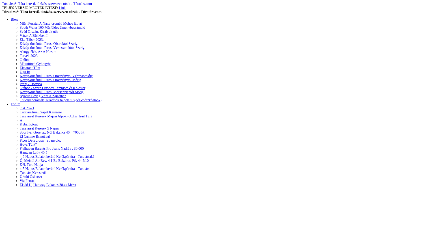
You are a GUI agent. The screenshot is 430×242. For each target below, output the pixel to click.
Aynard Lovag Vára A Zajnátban (43, 96)
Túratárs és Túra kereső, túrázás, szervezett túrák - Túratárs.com (47, 4)
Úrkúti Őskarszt (31, 177)
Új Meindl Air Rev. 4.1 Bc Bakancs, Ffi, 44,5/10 (54, 160)
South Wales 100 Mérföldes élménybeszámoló (52, 27)
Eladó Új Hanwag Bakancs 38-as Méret (48, 185)
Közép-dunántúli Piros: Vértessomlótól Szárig (52, 48)
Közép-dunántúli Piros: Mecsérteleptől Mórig (52, 92)
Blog (14, 19)
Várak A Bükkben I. (34, 35)
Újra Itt (25, 72)
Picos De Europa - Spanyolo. (40, 140)
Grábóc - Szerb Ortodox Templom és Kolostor (52, 88)
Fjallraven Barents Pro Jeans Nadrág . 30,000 (52, 148)
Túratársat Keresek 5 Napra (39, 128)
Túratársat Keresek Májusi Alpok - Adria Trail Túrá (56, 116)
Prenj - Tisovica (31, 84)
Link (62, 8)
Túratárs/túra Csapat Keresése (41, 112)
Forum (15, 104)
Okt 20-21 (27, 108)
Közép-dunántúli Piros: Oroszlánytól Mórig (50, 80)
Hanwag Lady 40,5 (33, 152)
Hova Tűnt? (28, 144)
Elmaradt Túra (30, 68)
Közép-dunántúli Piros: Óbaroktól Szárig (48, 43)
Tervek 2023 (29, 56)
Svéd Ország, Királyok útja (39, 31)
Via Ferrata (27, 181)
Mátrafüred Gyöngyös (35, 64)
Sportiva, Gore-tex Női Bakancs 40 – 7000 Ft (52, 132)
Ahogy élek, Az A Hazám (38, 52)
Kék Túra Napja (31, 164)
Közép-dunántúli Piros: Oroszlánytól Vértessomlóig (56, 76)
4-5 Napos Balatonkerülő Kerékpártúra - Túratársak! (57, 156)
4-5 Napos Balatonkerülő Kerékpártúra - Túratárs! (55, 169)
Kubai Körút (29, 124)
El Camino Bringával (35, 136)
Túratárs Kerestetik (33, 173)
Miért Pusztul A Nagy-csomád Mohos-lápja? (51, 23)
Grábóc (25, 60)
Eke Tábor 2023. (32, 39)
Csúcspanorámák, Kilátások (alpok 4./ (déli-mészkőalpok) (60, 100)
